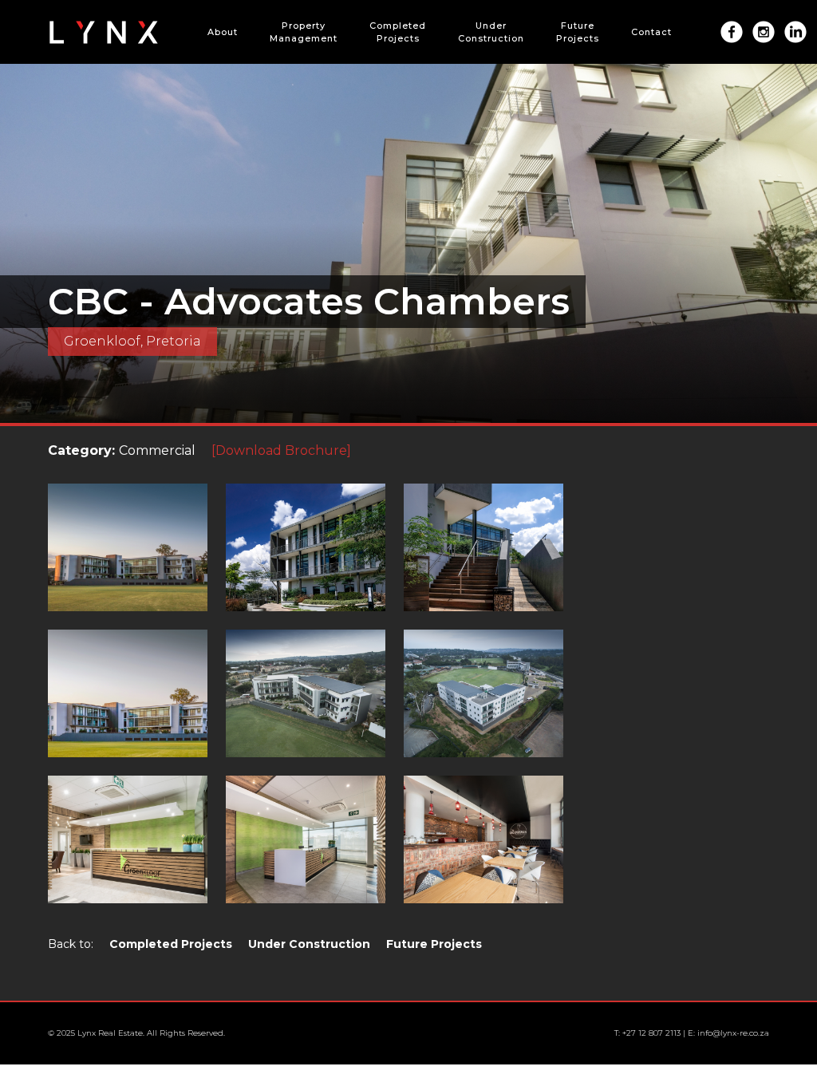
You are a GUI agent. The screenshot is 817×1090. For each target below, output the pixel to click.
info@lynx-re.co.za (733, 1033)
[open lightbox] (135, 555)
